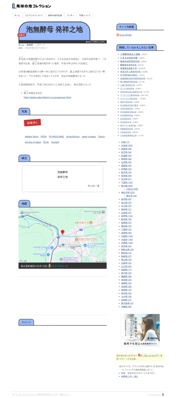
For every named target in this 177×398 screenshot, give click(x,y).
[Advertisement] (40, 295)
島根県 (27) (126, 256)
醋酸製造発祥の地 (128, 64)
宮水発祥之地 (125, 122)
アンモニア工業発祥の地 (129, 95)
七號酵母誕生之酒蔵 (130, 54)
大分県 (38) (126, 296)
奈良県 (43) (126, 246)
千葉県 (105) (127, 182)
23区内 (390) (132, 189)
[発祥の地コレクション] (31, 7)
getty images (89, 136)
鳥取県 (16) (126, 252)
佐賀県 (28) (126, 286)
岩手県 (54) (126, 152)
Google (55, 142)
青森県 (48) (126, 148)
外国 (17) (125, 142)
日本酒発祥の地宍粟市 (129, 105)
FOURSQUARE (56, 136)
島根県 (30, 44)
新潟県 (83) (126, 199)
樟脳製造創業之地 (128, 68)
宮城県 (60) (126, 155)
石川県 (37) (126, 206)
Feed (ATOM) (126, 35)
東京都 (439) (127, 185)
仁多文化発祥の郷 (129, 57)
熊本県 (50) (126, 293)
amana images (33, 142)
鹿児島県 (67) (127, 303)
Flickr (46, 142)
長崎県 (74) (126, 289)
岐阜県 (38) (126, 219)
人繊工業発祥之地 (127, 85)
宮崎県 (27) (126, 299)
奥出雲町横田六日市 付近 (34, 266)
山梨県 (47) (126, 212)
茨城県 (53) (126, 169)
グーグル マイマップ (148, 355)
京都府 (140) (127, 236)
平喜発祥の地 (125, 132)
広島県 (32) (126, 263)
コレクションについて (34, 15)
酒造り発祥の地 (126, 102)
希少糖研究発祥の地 (128, 81)
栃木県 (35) (126, 172)
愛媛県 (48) (126, 276)
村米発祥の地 (125, 118)
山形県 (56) (126, 162)
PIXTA (44, 136)
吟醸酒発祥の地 (126, 129)
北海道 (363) (127, 145)
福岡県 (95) (126, 283)
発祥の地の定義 (55, 15)
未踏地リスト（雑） (130, 376)
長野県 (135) (127, 216)
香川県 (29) (126, 273)
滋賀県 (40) (126, 232)
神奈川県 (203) (128, 192)
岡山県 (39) (126, 259)
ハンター (70, 15)
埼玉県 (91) (126, 179)
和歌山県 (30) (127, 249)
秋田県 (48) (126, 159)
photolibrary (73, 136)
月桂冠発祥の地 (126, 108)
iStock (101, 136)
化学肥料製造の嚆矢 (128, 75)
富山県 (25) (126, 202)
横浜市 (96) (131, 195)
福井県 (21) (126, 209)
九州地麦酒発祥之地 (128, 135)
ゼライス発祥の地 (127, 88)
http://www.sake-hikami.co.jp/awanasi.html (47, 97)
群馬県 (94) (126, 175)
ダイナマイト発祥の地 (129, 98)
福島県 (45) (126, 165)
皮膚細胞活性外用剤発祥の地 (132, 78)
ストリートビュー (58, 266)
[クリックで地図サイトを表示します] (63, 235)
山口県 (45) (126, 266)
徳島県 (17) (126, 269)
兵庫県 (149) (127, 242)
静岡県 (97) (126, 222)
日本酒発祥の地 (126, 115)
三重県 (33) (126, 229)
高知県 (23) (126, 279)
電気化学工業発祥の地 (130, 71)
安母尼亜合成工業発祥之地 (131, 92)
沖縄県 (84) (126, 306)
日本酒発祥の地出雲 (128, 112)
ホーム (17, 15)
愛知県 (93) (126, 226)
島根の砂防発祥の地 (130, 61)
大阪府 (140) (127, 239)
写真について (85, 15)
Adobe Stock (31, 136)
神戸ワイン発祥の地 (128, 125)
